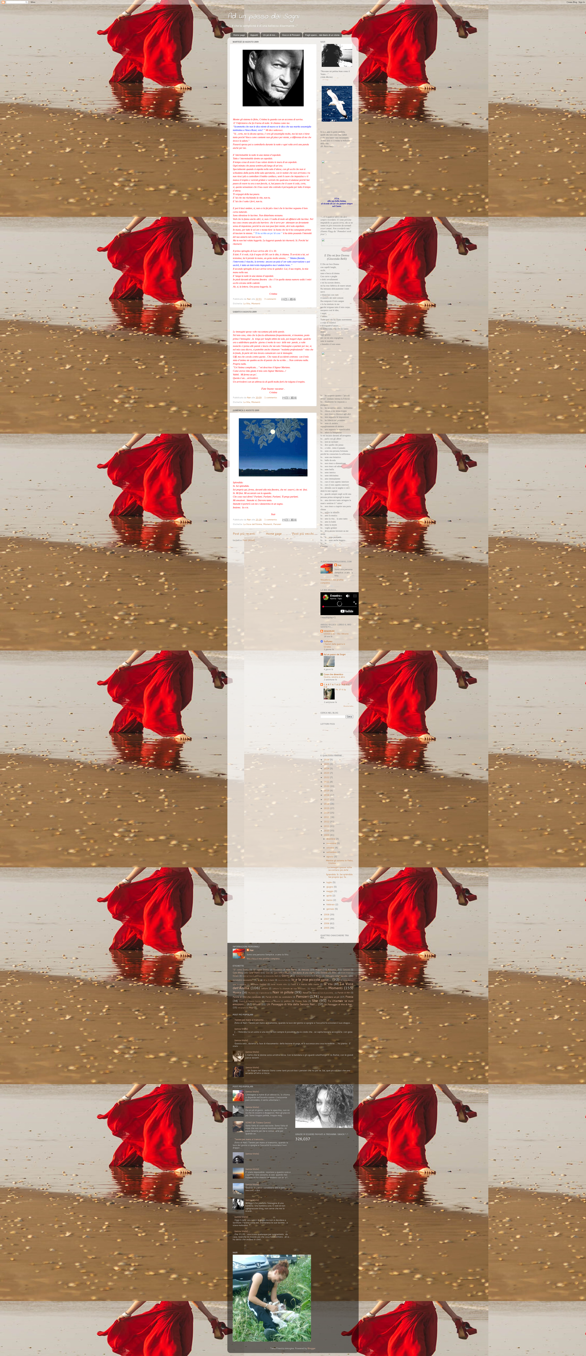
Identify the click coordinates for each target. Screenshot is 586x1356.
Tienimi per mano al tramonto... (249, 1019)
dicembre (331, 838)
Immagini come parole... (336, 975)
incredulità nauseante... (243, 980)
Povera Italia (301, 1001)
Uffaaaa (256, 1004)
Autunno (332, 969)
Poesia (349, 997)
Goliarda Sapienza (303, 976)
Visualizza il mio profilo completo (332, 581)
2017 (327, 799)
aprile (329, 895)
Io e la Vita (283, 980)
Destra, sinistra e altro (334, 676)
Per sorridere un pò (329, 996)
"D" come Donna (241, 969)
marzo (329, 900)
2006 (327, 923)
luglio (329, 882)
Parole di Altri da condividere (279, 997)
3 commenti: (270, 298)
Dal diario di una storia (304, 972)
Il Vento (318, 976)
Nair (339, 565)
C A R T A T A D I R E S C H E (337, 686)
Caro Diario (254, 972)
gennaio (330, 908)
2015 (327, 808)
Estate (236, 976)
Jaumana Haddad (258, 984)
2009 (327, 835)
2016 (327, 803)
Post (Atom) (248, 540)
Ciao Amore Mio (281, 972)
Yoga (251, 1007)
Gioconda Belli (272, 976)
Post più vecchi (303, 533)
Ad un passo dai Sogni (263, 16)
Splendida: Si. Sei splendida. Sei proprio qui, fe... (339, 876)
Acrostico (277, 969)
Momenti (255, 303)
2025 (327, 764)
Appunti (254, 35)
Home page (239, 35)
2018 (327, 795)
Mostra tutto (348, 706)
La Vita (246, 303)
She (315, 1000)
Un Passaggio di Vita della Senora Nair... (291, 1004)
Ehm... (334, 972)
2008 (327, 914)
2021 (327, 781)
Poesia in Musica (272, 1001)
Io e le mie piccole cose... (311, 979)
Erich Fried (345, 972)
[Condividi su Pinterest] (294, 299)
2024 (327, 768)
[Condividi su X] (288, 299)
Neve (314, 992)
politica (287, 1001)
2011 (327, 826)
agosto (330, 856)
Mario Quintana (317, 988)
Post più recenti (244, 533)
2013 (327, 817)
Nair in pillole (283, 992)
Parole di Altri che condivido (247, 996)
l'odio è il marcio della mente (305, 984)
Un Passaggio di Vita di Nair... (338, 1004)
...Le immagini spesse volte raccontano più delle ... (339, 868)
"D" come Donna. (261, 969)
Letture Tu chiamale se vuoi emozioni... (289, 988)
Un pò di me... (270, 35)
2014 (327, 812)
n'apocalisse (264, 992)
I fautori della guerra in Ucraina (334, 645)
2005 (327, 927)
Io (258, 980)
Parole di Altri (344, 992)
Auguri (318, 969)
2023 (327, 772)
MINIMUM (329, 631)
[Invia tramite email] (282, 299)
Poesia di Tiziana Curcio (249, 1001)
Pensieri (277, 524)
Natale (306, 992)
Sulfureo (328, 641)
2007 (327, 918)
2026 (327, 759)
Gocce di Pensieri (291, 35)
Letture (264, 988)
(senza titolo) (241, 1028)
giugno (330, 886)
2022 (327, 777)
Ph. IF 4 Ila (340, 689)
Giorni (285, 976)
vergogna (242, 1007)
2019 (327, 790)
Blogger (311, 1348)
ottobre (330, 847)
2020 (327, 786)
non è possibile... (327, 992)
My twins (252, 992)
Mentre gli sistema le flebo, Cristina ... (339, 862)
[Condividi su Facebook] (291, 299)
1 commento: (271, 397)
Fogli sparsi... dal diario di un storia (322, 35)
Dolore (323, 972)
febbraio (330, 904)
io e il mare (268, 980)
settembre (331, 852)
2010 (327, 830)
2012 (327, 821)
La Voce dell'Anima (252, 524)
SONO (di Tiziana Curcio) (258, 1122)
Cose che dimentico (333, 674)
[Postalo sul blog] (285, 299)
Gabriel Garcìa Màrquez (252, 976)
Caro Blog (238, 972)
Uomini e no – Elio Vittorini (336, 633)
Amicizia (305, 969)
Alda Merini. (291, 969)
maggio (330, 891)
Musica (237, 992)
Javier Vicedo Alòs (279, 984)
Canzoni (346, 969)
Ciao (268, 972)
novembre (331, 843)
